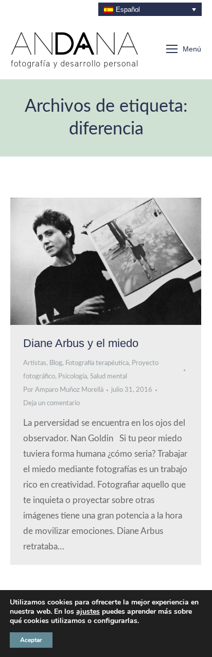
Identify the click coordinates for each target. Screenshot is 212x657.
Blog (55, 363)
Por (63, 390)
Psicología (72, 376)
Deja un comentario (51, 403)
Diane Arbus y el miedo (80, 343)
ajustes (88, 611)
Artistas (34, 363)
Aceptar (31, 640)
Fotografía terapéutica (97, 363)
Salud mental (108, 376)
